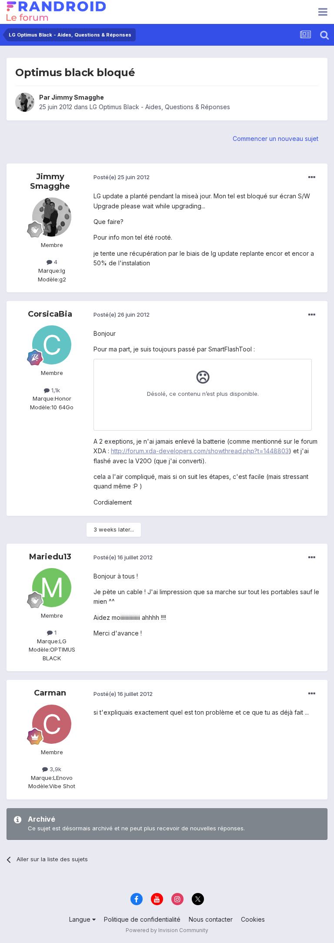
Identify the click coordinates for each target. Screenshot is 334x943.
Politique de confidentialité (142, 919)
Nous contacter (211, 919)
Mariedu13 (50, 557)
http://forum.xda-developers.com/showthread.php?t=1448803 (200, 451)
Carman (50, 693)
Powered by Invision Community (167, 930)
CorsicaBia (50, 314)
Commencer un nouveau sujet (275, 138)
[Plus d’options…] (312, 177)
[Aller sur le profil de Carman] (51, 724)
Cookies (253, 919)
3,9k (54, 769)
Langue (80, 919)
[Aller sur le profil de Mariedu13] (51, 587)
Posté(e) (122, 177)
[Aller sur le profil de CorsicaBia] (51, 344)
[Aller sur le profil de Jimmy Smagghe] (24, 102)
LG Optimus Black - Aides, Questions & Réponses (160, 106)
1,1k (55, 390)
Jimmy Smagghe (77, 97)
